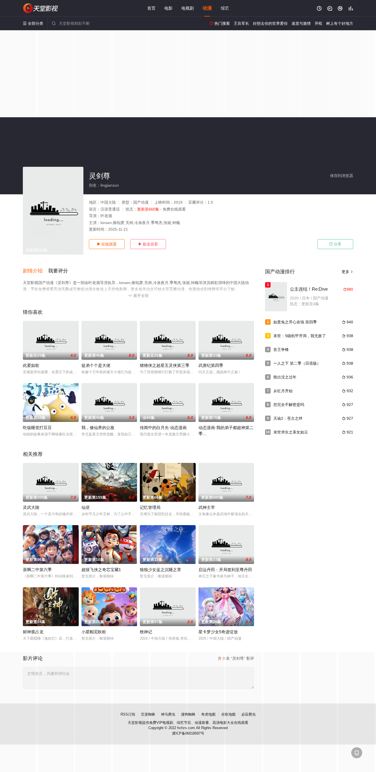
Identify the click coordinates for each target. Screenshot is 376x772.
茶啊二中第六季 (37, 569)
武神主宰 (206, 507)
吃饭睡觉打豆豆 (37, 427)
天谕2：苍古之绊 (288, 418)
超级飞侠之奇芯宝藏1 (101, 569)
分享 (335, 244)
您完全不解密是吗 (288, 404)
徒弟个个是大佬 (95, 365)
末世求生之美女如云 (290, 432)
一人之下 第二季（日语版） (297, 363)
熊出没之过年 (284, 377)
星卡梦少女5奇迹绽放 (218, 631)
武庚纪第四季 (210, 365)
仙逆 (85, 507)
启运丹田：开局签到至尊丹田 (225, 569)
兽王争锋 (281, 349)
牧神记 (146, 631)
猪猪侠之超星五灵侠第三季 (164, 365)
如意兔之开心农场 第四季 (295, 322)
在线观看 (107, 244)
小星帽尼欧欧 (93, 631)
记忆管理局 (150, 507)
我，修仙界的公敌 (98, 427)
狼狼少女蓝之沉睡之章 (160, 569)
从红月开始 (283, 391)
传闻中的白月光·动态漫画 (163, 427)
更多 (347, 271)
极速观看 (148, 244)
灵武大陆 (31, 507)
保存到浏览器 (341, 175)
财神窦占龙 (33, 631)
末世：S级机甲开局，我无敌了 (299, 336)
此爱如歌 (31, 365)
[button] (35, 271)
